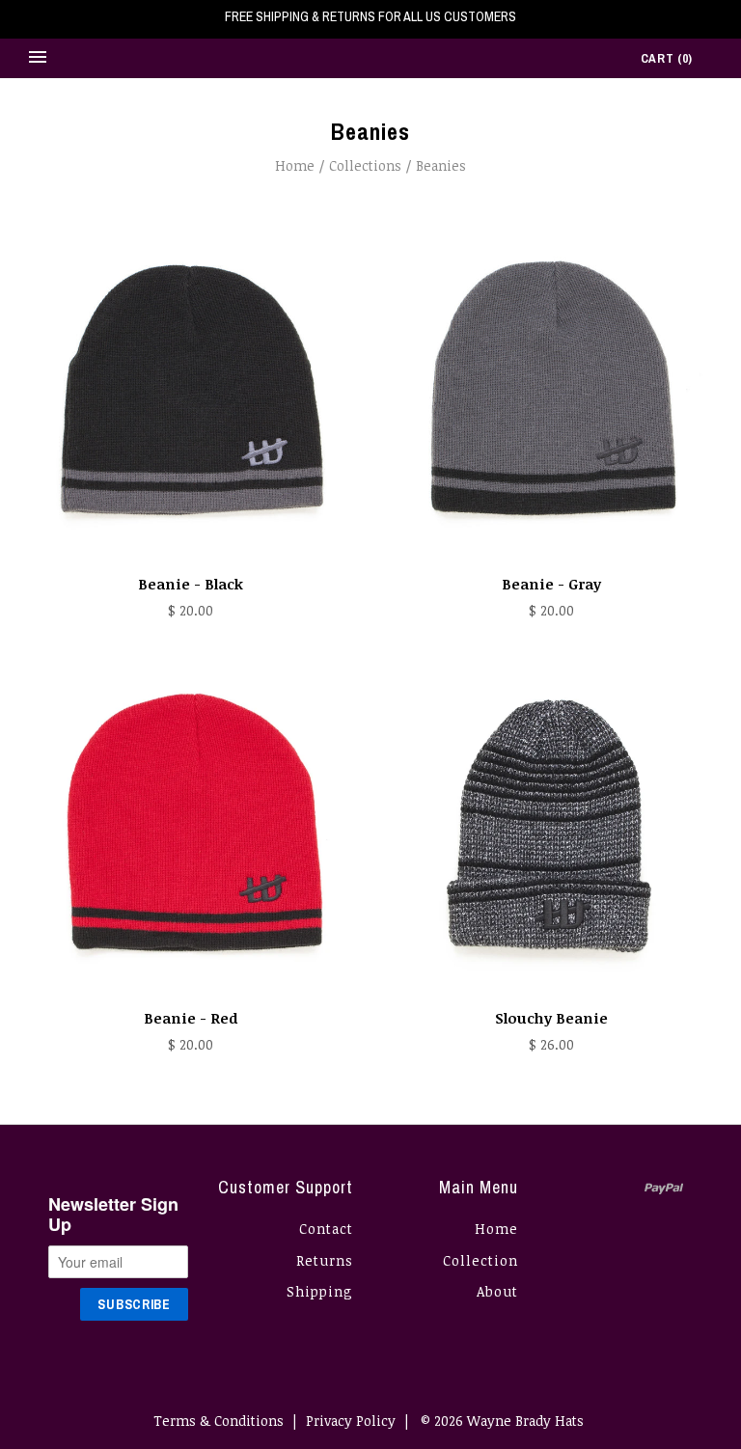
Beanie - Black (190, 583)
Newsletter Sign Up (113, 1215)
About (497, 1291)
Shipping (320, 1291)
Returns (324, 1260)
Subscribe (133, 1304)
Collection (480, 1260)
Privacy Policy (351, 1420)
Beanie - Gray (551, 583)
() (667, 58)
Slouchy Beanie (551, 1017)
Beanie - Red (190, 1017)
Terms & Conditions (218, 1420)
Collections (365, 165)
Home (295, 165)
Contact (326, 1228)
